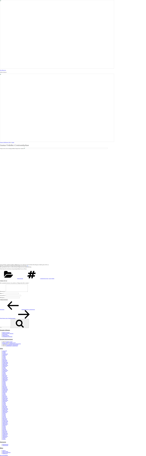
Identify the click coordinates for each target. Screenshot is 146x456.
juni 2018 (4, 426)
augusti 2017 (4, 437)
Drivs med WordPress (4, 455)
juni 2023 (4, 373)
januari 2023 (4, 376)
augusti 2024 (4, 366)
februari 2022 (4, 386)
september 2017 (5, 436)
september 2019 (5, 411)
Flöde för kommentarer (6, 452)
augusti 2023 (4, 371)
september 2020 (5, 400)
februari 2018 (4, 431)
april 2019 (4, 416)
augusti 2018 (4, 424)
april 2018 (4, 429)
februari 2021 (4, 396)
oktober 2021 (4, 390)
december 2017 (5, 433)
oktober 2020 (4, 399)
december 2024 (5, 362)
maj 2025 (4, 358)
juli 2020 (3, 402)
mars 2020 (4, 405)
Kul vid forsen (4, 334)
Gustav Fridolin (51, 278)
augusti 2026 (4, 350)
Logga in (4, 450)
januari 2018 (4, 432)
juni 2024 (4, 368)
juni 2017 (4, 439)
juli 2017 (3, 438)
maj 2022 (4, 383)
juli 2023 (3, 372)
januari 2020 (4, 407)
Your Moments (3, 70)
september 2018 (5, 423)
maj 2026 (4, 352)
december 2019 (5, 408)
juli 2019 (3, 413)
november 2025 (5, 353)
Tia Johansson (4, 343)
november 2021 (5, 389)
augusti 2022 (4, 380)
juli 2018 (3, 425)
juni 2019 (4, 414)
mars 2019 (4, 417)
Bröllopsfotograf (5, 444)
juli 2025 (3, 356)
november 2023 (5, 370)
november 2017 (5, 434)
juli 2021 (3, 393)
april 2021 (4, 395)
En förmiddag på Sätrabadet (7, 336)
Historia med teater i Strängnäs (7, 333)
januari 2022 (4, 387)
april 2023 (4, 374)
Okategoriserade (20, 278)
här (27, 265)
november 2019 (5, 409)
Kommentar (3, 291)
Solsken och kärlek (5, 335)
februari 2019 (4, 418)
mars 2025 (4, 359)
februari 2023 (4, 375)
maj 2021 (4, 394)
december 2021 (5, 388)
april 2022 (4, 384)
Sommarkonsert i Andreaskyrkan (15, 343)
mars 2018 (4, 430)
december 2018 (5, 420)
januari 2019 (4, 419)
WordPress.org (5, 453)
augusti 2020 (4, 401)
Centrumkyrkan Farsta (44, 278)
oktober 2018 (4, 422)
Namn (1, 293)
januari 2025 (4, 361)
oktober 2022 (4, 378)
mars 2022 (4, 385)
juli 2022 (3, 381)
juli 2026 (3, 351)
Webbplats (2, 297)
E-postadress (3, 295)
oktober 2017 (4, 435)
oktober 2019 (4, 410)
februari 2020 (4, 406)
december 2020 (5, 398)
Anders (13, 142)
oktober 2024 (4, 364)
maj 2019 (4, 415)
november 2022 (5, 377)
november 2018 (5, 421)
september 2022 (5, 379)
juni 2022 (4, 382)
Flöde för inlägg (5, 451)
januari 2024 (4, 369)
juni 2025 (4, 357)
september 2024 (5, 365)
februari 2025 (4, 360)
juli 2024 (3, 367)
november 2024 (5, 363)
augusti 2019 (4, 412)
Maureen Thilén (5, 342)
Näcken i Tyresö (9, 341)
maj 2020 (4, 404)
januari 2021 (4, 397)
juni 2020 (4, 403)
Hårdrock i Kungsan (6, 332)
